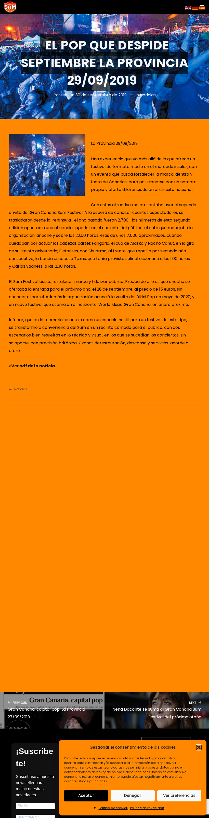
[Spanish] (202, 7)
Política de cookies (113, 808)
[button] (198, 747)
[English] (188, 7)
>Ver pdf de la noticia (32, 366)
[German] (195, 7)
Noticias (148, 95)
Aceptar (86, 795)
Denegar (132, 795)
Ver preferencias (179, 795)
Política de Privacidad (147, 808)
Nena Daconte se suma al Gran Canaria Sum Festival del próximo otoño (156, 710)
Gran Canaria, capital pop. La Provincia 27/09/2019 (46, 710)
